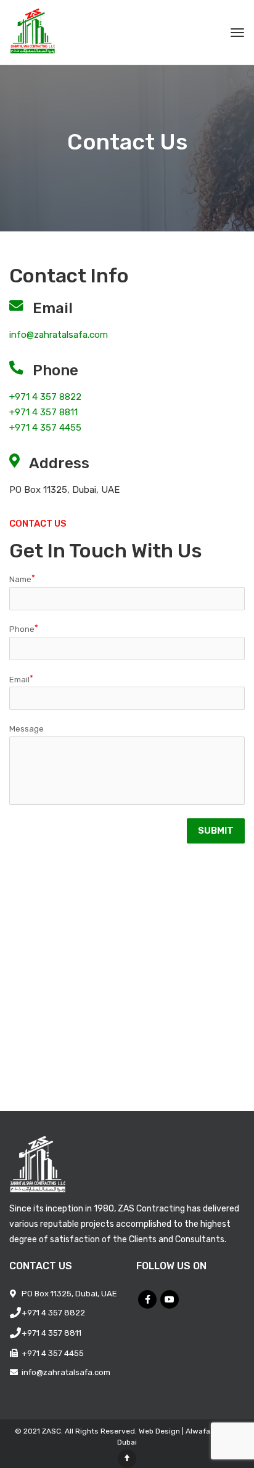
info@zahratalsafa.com (58, 334)
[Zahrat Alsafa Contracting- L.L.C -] (46, 32)
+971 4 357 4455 (45, 427)
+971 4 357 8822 (45, 396)
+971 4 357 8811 (43, 412)
